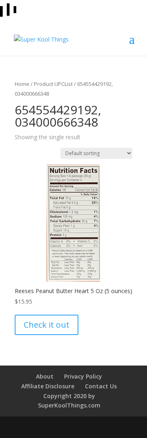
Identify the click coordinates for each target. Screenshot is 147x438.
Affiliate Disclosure (47, 386)
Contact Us (101, 386)
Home (22, 84)
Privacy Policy (83, 376)
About (44, 376)
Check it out (46, 324)
